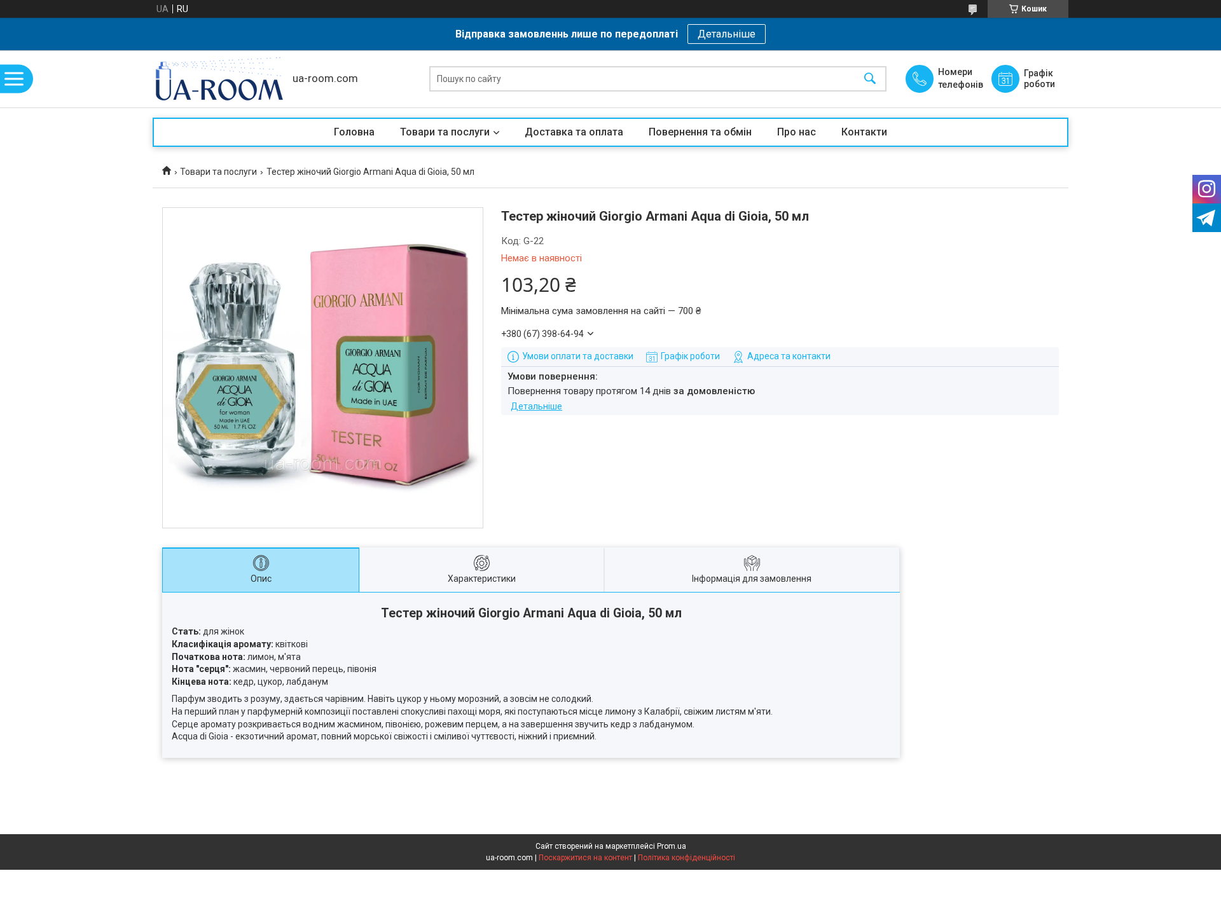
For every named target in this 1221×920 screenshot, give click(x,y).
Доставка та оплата (574, 132)
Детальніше (726, 34)
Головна (354, 132)
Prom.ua (671, 846)
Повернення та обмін (700, 132)
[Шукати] (870, 79)
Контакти (864, 132)
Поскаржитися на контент (585, 857)
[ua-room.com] (219, 78)
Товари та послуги (445, 132)
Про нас (796, 132)
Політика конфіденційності (686, 857)
